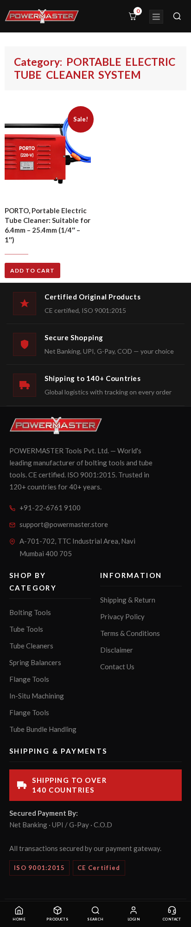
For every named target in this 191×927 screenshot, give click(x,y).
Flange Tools (29, 679)
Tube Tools (26, 629)
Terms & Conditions (130, 633)
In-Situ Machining (36, 696)
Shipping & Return (127, 600)
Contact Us (117, 666)
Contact (172, 919)
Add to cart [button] (32, 270)
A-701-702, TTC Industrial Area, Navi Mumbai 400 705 (77, 547)
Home (19, 919)
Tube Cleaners (31, 645)
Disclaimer (116, 650)
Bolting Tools (30, 612)
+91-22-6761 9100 (50, 507)
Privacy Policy (122, 616)
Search (95, 919)
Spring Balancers (35, 662)
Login (133, 919)
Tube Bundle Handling (42, 729)
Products (57, 919)
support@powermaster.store (63, 524)
